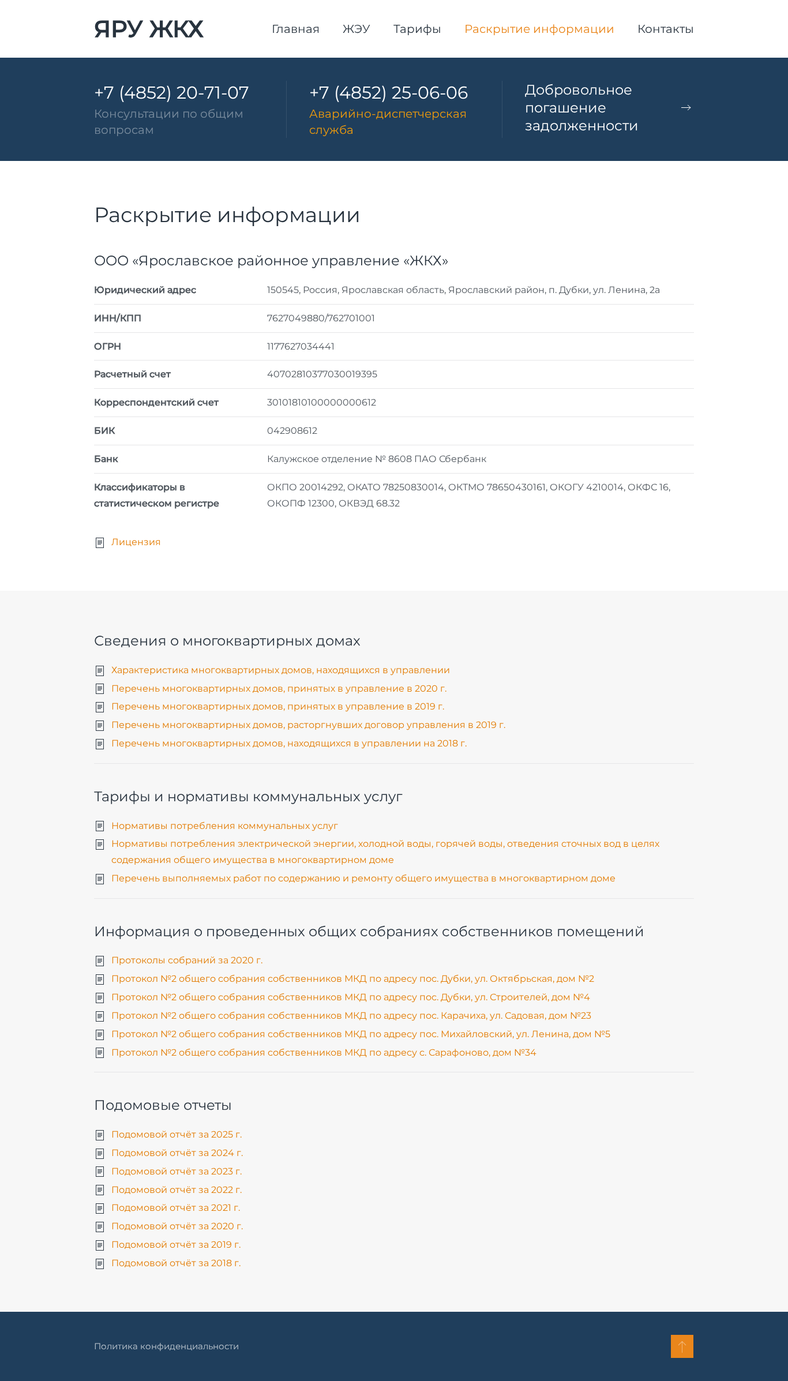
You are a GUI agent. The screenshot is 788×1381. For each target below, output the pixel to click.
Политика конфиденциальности (166, 1346)
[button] (682, 1346)
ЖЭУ (356, 29)
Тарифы (417, 29)
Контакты (665, 29)
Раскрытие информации (539, 29)
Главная (296, 29)
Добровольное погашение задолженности (582, 107)
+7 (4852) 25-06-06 (388, 92)
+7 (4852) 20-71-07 (171, 92)
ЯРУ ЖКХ (149, 28)
